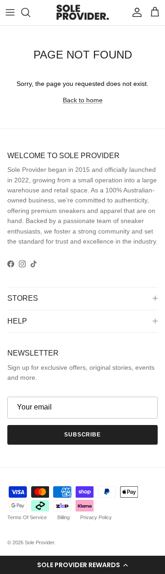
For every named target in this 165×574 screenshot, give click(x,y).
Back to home (83, 100)
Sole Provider (39, 542)
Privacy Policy (96, 517)
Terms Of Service (27, 517)
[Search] (30, 12)
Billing (63, 517)
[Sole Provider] (82, 13)
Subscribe (82, 434)
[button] (82, 565)
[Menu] (10, 12)
